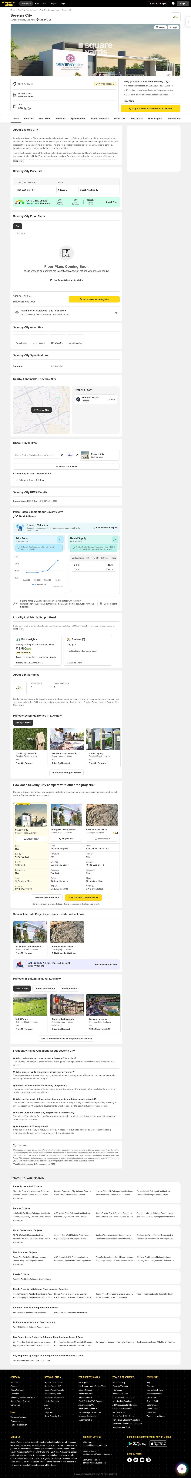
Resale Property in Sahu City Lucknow (111, 1298)
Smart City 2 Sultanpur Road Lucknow (69, 1195)
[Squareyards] (8, 4)
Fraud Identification (18, 1425)
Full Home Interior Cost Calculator (127, 1424)
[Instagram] (148, 1460)
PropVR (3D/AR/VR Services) (91, 1401)
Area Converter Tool (121, 1427)
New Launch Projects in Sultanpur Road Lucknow (66, 1038)
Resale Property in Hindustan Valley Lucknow (72, 1298)
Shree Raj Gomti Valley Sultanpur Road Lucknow (32, 1191)
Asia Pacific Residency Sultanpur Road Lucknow (32, 1213)
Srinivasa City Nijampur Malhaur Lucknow (154, 1257)
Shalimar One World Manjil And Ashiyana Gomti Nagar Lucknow (115, 1239)
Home (12, 10)
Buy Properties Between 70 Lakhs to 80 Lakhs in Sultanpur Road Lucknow (156, 1342)
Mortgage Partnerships (88, 1416)
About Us (14, 1382)
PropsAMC (49, 1412)
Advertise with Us (86, 1405)
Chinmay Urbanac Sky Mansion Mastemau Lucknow (156, 1261)
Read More (18, 161)
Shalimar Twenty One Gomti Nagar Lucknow (113, 1235)
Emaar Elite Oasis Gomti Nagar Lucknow (29, 1257)
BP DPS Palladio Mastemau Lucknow (28, 1235)
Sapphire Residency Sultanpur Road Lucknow (32, 1279)
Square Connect (85, 1390)
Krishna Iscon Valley (96, 829)
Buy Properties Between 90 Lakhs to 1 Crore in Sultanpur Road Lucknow (73, 1346)
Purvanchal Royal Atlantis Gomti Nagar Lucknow (73, 1261)
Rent (45, 4)
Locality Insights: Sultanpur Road (34, 617)
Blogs (62, 4)
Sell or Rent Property (159, 3)
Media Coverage (17, 1390)
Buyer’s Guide (153, 1401)
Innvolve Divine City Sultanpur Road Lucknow (114, 1191)
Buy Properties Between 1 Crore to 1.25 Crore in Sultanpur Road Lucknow (32, 1360)
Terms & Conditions (18, 1417)
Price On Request (24, 763)
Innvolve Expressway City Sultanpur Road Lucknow (73, 1191)
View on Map (42, 410)
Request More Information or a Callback (152, 108)
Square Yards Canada (53, 1382)
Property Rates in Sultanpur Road (30, 663)
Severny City (21, 830)
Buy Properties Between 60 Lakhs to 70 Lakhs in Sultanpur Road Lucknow (115, 1342)
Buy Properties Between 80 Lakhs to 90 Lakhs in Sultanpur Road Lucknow (32, 1346)
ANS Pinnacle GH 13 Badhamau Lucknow (71, 1257)
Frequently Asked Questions (22, 1397)
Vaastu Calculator (120, 1394)
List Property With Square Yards (92, 1386)
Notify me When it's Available (68, 280)
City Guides (152, 1397)
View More (129, 101)
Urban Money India (52, 1394)
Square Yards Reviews (20, 1401)
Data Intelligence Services (89, 1412)
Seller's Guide (152, 1405)
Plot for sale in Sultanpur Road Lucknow (29, 1312)
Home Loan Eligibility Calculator (126, 1420)
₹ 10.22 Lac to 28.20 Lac (64, 953)
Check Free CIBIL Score (123, 1416)
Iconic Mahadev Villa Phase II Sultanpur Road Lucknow (115, 1217)
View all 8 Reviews (74, 663)
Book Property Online (53, 1416)
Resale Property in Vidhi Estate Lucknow (70, 1294)
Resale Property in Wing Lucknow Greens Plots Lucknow (32, 1294)
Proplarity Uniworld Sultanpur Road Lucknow (155, 1213)
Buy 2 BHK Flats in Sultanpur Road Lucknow (31, 1327)
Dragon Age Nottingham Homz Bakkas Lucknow (115, 1261)
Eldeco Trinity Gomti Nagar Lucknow (28, 1261)
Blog (148, 1382)
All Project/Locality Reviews (125, 1405)
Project (53, 4)
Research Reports (154, 1394)
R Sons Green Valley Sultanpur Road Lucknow (32, 1217)
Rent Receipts (119, 1412)
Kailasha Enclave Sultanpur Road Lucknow (30, 1195)
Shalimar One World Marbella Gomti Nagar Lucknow (73, 1235)
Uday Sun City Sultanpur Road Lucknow (70, 1217)
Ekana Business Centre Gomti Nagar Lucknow (114, 1257)
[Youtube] (142, 1460)
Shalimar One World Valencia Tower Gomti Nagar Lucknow (156, 1235)
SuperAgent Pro (85, 1420)
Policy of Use (16, 1421)
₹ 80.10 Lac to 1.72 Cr (99, 1029)
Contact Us (15, 1405)
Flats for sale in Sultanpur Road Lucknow (71, 1312)
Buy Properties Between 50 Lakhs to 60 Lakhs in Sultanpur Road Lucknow (73, 1342)
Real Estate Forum (155, 1390)
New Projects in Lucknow (27, 10)
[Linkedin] (135, 1460)
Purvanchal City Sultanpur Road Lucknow (154, 1191)
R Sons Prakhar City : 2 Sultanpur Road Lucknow (115, 1213)
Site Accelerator (85, 1397)
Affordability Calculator (122, 1401)
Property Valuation (120, 1386)
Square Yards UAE (52, 1386)
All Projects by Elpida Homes (66, 772)
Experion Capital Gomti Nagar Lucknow (70, 1239)
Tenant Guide (152, 1409)
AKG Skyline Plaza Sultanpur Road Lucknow (72, 1213)
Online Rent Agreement (123, 1409)
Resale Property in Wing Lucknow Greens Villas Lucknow (32, 1298)
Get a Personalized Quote (96, 299)
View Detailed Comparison (82, 897)
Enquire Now (32, 839)
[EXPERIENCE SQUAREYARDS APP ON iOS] (158, 1446)
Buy (37, 4)
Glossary (150, 1386)
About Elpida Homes (26, 674)
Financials (14, 1394)
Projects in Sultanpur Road (49, 10)
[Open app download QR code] (188, 21)
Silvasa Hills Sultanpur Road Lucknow (152, 1195)
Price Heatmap (119, 1382)
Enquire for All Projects (47, 897)
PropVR (47, 1409)
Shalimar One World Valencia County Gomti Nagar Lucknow (32, 1239)
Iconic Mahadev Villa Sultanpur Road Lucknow (156, 1217)
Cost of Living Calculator (123, 1397)
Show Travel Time (68, 466)
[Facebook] (129, 1460)
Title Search (118, 1390)
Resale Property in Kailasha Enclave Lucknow (114, 1294)
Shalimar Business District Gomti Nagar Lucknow (156, 1239)
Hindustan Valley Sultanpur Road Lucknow (113, 1195)
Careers (13, 1386)
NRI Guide (151, 1412)
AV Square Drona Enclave (64, 829)
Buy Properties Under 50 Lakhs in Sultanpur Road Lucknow (32, 1342)
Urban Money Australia (54, 1397)
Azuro (47, 1405)
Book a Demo (110, 604)
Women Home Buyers (156, 1416)
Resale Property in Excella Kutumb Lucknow (155, 1294)
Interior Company (51, 1401)
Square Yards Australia (54, 1390)
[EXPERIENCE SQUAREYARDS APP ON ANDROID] (137, 1446)
